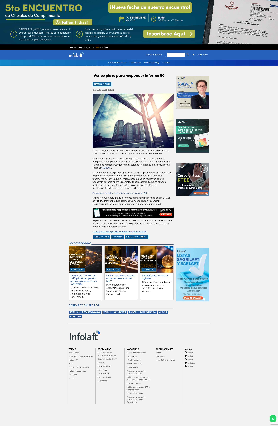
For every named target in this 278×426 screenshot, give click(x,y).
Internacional (102, 84)
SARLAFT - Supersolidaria (79, 367)
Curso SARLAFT (104, 373)
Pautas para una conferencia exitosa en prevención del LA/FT (120, 278)
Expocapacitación (105, 377)
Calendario (160, 356)
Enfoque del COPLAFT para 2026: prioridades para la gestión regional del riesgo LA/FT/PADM (83, 280)
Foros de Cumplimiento (165, 360)
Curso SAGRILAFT (105, 366)
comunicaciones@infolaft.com (82, 47)
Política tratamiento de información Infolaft (136, 372)
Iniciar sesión (203, 55)
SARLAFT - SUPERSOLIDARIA (142, 312)
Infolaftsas (191, 363)
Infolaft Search (132, 367)
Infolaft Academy (151, 63)
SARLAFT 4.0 (73, 360)
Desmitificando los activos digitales (155, 277)
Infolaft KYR (136, 63)
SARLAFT (163, 312)
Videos (158, 352)
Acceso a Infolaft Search (136, 352)
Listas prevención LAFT (117, 63)
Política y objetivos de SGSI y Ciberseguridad (138, 388)
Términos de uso (133, 383)
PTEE (71, 363)
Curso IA (166, 63)
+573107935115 (104, 47)
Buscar (187, 54)
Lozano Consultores (135, 393)
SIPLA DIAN (75, 317)
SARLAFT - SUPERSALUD (114, 312)
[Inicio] (87, 55)
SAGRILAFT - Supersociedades (81, 356)
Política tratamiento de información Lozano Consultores (136, 399)
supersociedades (101, 237)
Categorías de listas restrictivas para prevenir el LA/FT (120, 193)
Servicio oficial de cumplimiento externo (107, 353)
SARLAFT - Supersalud (77, 371)
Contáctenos (132, 356)
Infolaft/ (190, 352)
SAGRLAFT (106, 168)
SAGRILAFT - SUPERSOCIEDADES (85, 312)
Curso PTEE (102, 370)
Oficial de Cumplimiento (136, 237)
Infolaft (190, 356)
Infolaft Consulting (134, 363)
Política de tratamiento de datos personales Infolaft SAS (139, 378)
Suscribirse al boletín (154, 55)
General (72, 378)
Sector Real (118, 237)
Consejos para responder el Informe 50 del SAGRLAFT (120, 232)
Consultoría (102, 381)
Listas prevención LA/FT (107, 359)
